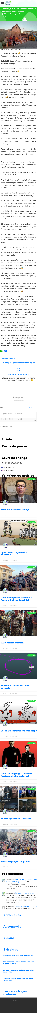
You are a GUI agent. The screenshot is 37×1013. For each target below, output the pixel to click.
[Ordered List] (10, 419)
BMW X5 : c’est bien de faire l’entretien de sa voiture (18, 971)
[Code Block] (16, 419)
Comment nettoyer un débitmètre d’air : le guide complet (19, 963)
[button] (2, 3)
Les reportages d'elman (15, 993)
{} (20, 419)
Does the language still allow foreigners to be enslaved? (16, 774)
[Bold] (2, 419)
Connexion (33, 408)
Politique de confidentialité (8, 1007)
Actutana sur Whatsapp (18, 374)
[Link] (18, 419)
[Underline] (6, 419)
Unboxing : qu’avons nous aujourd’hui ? (18, 955)
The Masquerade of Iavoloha (16, 819)
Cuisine (9, 938)
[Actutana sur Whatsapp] (18, 369)
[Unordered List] (12, 419)
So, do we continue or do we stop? (19, 731)
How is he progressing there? (16, 861)
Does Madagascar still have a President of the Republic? (16, 598)
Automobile (12, 926)
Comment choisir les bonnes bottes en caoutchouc (18, 979)
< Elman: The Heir (8, 359)
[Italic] (4, 419)
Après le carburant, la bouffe (25, 906)
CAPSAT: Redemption (12, 643)
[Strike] (8, 419)
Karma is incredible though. (15, 509)
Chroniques (12, 915)
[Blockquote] (14, 419)
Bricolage (10, 949)
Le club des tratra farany (25, 893)
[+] (22, 419)
